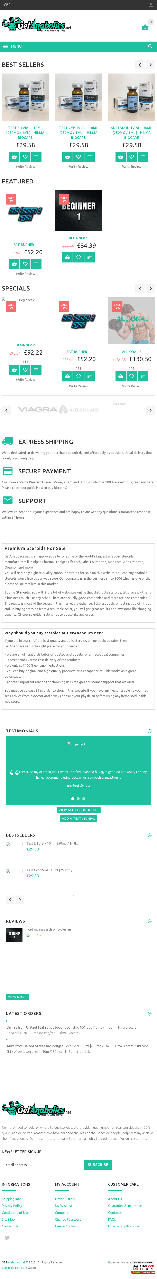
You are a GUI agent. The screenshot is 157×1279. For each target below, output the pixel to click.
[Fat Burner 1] (25, 213)
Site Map (8, 1219)
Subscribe (98, 1165)
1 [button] (72, 796)
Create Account (66, 1226)
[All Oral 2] (131, 320)
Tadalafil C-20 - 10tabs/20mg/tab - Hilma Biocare (42, 1033)
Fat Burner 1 (25, 245)
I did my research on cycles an (49, 929)
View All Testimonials (79, 810)
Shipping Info (11, 1199)
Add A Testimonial (78, 818)
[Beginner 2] (25, 317)
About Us (115, 1199)
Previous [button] (6, 410)
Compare (61, 1213)
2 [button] (77, 796)
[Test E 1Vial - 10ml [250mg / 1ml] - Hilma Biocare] (25, 97)
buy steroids (63, 1127)
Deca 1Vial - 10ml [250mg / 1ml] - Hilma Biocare (99, 1046)
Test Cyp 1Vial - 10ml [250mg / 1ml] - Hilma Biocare (78, 132)
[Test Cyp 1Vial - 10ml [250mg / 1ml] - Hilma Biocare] (78, 97)
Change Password (68, 1219)
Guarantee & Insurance (125, 1206)
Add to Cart (14, 157)
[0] (145, 30)
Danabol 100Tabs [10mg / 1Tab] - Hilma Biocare (101, 1027)
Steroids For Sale (14, 1267)
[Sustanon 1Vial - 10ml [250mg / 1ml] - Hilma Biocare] (131, 97)
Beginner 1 (78, 238)
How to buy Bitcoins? (51, 488)
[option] (78, 123)
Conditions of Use (15, 1213)
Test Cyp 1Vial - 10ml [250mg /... (50, 870)
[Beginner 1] (78, 210)
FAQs (112, 1219)
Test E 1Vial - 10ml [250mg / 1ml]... (52, 843)
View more (17, 997)
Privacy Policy (12, 1206)
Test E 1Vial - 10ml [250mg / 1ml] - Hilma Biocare (25, 132)
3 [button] (83, 796)
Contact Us (10, 1226)
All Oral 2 (131, 352)
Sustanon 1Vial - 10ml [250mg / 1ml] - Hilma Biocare (131, 132)
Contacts (115, 1213)
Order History (65, 1199)
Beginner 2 (25, 345)
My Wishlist (63, 1206)
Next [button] (150, 410)
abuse (68, 614)
